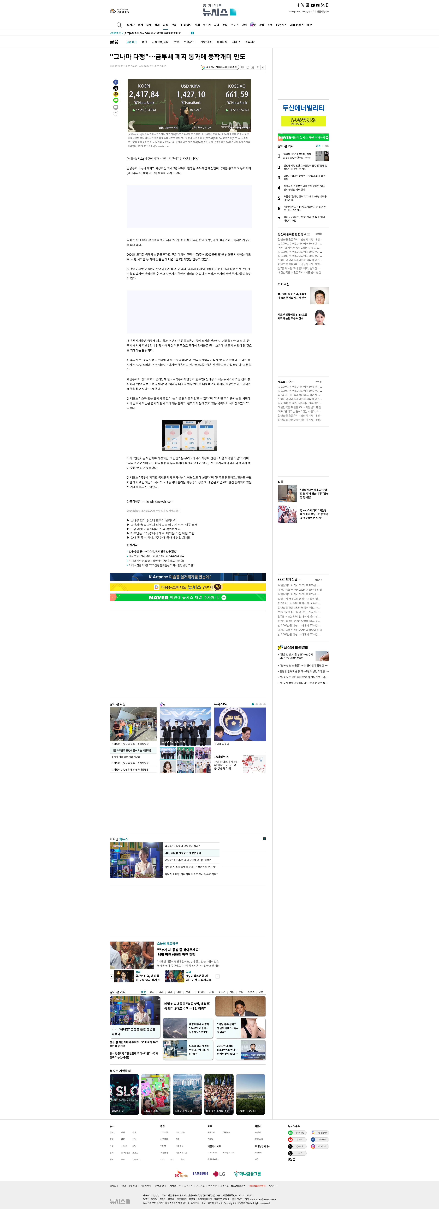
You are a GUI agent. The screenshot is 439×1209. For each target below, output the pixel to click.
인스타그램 (322, 1146)
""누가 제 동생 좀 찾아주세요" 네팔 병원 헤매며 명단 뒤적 (179, 952)
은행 (176, 42)
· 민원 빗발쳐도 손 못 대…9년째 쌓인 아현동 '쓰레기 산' (303, 671)
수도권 (207, 25)
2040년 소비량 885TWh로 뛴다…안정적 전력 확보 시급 (227, 1050)
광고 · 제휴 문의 (129, 1185)
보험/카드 (189, 42)
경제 (157, 25)
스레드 (299, 1153)
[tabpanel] (240, 729)
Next (218, 976)
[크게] (263, 67)
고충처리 (188, 1185)
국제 (148, 25)
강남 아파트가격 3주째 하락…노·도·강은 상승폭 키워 (226, 765)
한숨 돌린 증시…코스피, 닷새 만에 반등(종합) (153, 551)
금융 (165, 25)
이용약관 (212, 1185)
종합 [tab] (327, 145)
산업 (173, 25)
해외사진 (226, 1132)
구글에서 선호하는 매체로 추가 (221, 67)
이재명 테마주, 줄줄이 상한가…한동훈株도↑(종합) (156, 561)
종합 (143, 992)
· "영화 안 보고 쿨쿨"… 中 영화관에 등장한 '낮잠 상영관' (303, 665)
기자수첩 (283, 284)
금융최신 (131, 42)
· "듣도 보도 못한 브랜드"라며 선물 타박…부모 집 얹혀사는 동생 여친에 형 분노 (303, 677)
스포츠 (235, 25)
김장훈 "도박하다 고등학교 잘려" (182, 846)
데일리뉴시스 (181, 1152)
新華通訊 (259, 1139)
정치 (140, 25)
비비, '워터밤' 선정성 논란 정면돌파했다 (133, 1031)
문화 (225, 25)
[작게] (258, 67)
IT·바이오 (186, 25)
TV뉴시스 (281, 25)
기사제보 (200, 1185)
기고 (178, 1139)
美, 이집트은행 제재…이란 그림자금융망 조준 (199, 979)
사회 (197, 25)
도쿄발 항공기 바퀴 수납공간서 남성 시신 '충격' (199, 1050)
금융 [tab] (318, 145)
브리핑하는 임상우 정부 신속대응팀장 (130, 744)
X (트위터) (299, 1146)
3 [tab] (260, 704)
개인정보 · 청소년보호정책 (232, 1185)
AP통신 (258, 1132)
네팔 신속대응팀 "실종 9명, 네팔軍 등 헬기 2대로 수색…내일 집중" (187, 1006)
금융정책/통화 (160, 42)
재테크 (236, 42)
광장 (261, 25)
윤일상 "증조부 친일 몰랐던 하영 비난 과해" (188, 860)
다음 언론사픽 (322, 1132)
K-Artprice (294, 11)
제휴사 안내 (146, 1185)
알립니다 (273, 1185)
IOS (256, 1159)
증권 (144, 42)
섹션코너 (164, 1152)
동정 (183, 1159)
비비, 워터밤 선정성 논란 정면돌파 (183, 853)
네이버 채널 (299, 1132)
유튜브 (299, 1139)
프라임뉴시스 (308, 11)
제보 (309, 25)
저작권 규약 (175, 1185)
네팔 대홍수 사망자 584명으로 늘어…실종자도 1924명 (199, 1028)
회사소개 (114, 1185)
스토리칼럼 (180, 1132)
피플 (281, 481)
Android (258, 1152)
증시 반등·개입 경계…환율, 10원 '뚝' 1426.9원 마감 (156, 556)
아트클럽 (164, 1139)
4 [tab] (264, 704)
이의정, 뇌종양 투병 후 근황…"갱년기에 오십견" (190, 867)
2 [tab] (257, 704)
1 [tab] (253, 704)
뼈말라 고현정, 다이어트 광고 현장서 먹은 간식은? (191, 874)
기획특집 (179, 1146)
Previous (112, 976)
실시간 (131, 25)
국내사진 (211, 1132)
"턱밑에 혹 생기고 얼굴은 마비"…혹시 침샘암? (228, 1028)
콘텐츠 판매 (160, 1185)
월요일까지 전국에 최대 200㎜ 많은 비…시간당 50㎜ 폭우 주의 (149, 32)
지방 (216, 25)
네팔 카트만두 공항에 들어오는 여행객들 (131, 750)
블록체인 (250, 42)
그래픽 (210, 1139)
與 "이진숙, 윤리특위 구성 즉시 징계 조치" (148, 979)
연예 (244, 25)
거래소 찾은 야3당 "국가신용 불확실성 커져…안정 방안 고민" (161, 565)
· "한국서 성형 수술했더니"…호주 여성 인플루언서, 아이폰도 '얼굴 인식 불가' (303, 683)
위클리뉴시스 (323, 11)
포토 (270, 25)
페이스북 (322, 1139)
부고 (172, 1159)
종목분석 (222, 42)
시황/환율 (206, 42)
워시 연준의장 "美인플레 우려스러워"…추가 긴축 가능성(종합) (134, 1055)
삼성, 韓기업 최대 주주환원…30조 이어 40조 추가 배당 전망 (134, 1044)
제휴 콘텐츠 (297, 25)
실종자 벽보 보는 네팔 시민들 (125, 756)
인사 (162, 1159)
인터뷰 (163, 1146)
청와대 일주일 (221, 744)
